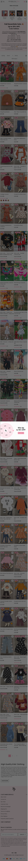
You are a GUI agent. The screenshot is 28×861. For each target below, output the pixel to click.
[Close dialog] (26, 422)
